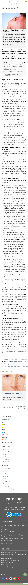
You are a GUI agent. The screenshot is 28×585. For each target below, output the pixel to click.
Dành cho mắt (6, 486)
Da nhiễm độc (6, 461)
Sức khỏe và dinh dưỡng (12, 7)
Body (4, 483)
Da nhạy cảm (6, 459)
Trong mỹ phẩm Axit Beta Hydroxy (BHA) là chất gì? (20, 407)
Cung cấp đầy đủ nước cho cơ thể (12, 74)
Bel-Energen (6, 419)
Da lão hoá (5, 456)
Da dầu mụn (6, 449)
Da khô (5, 454)
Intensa (5, 424)
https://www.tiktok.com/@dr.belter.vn (16, 364)
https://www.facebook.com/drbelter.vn (17, 359)
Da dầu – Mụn (6, 468)
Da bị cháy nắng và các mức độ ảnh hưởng (13, 64)
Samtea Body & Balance (9, 442)
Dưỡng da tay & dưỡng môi (9, 489)
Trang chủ (4, 7)
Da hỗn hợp (6, 451)
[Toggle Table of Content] (23, 63)
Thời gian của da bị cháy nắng (10, 69)
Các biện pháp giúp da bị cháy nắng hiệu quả (13, 71)
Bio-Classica (6, 422)
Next (25, 386)
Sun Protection (6, 439)
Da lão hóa (5, 476)
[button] (2, 2)
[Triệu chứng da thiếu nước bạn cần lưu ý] (14, 382)
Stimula (5, 437)
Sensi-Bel (5, 434)
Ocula (4, 432)
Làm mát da (8, 72)
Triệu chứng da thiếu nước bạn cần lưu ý (13, 393)
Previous (2, 386)
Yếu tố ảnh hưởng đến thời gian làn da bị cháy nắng (13, 67)
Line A (5, 429)
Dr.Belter (10, 356)
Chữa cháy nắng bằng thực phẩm (12, 75)
